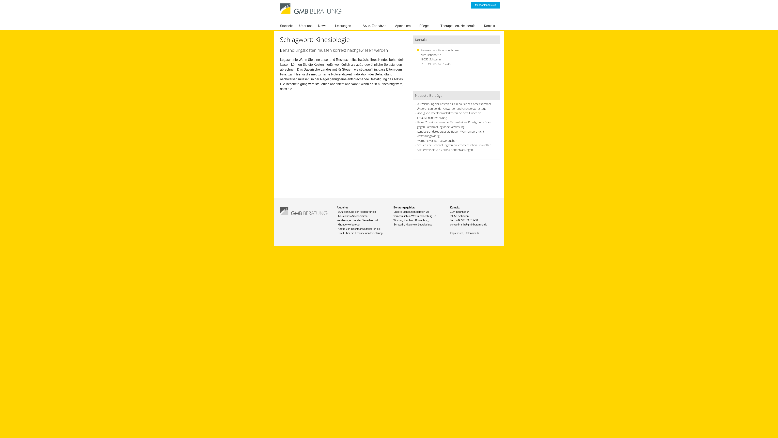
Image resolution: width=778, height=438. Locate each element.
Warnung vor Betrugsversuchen (437, 141)
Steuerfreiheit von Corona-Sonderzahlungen (445, 150)
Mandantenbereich (485, 5)
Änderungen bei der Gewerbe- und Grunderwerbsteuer (452, 109)
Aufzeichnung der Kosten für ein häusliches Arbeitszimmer (454, 104)
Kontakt (489, 26)
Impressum (456, 233)
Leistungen (343, 26)
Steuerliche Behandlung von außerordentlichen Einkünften (454, 145)
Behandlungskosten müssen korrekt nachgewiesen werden (334, 50)
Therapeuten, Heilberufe (458, 26)
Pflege (424, 26)
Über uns (305, 26)
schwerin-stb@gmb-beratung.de (468, 224)
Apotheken (403, 26)
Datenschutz (472, 233)
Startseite (287, 26)
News (322, 26)
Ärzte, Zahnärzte (374, 26)
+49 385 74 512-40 (438, 64)
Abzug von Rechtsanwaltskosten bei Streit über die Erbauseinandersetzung (360, 231)
